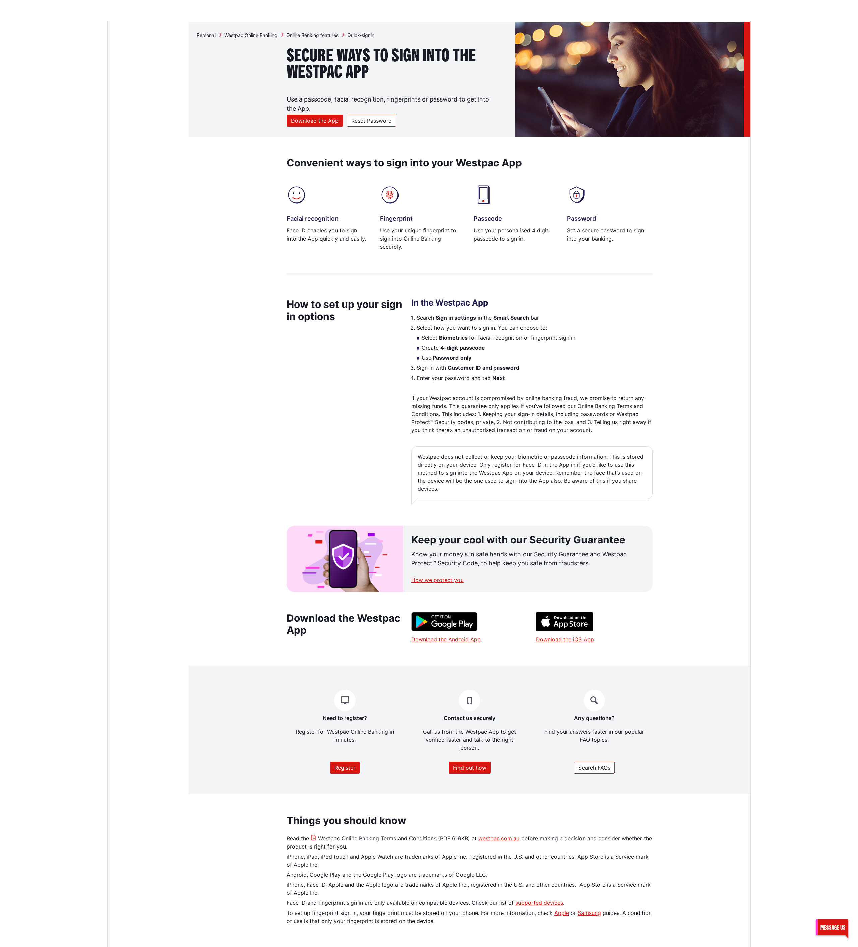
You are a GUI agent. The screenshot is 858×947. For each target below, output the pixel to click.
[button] (831, 927)
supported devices (539, 902)
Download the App (315, 120)
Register (344, 767)
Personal (206, 35)
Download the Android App (446, 639)
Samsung (589, 912)
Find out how (469, 767)
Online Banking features (312, 35)
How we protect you (437, 580)
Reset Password (371, 120)
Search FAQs (594, 767)
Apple (561, 912)
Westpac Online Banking (251, 35)
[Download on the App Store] (564, 629)
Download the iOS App (565, 639)
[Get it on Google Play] (444, 629)
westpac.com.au (498, 838)
